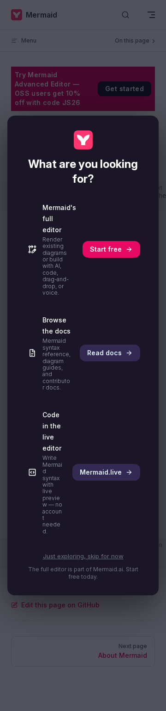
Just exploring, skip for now (83, 556)
